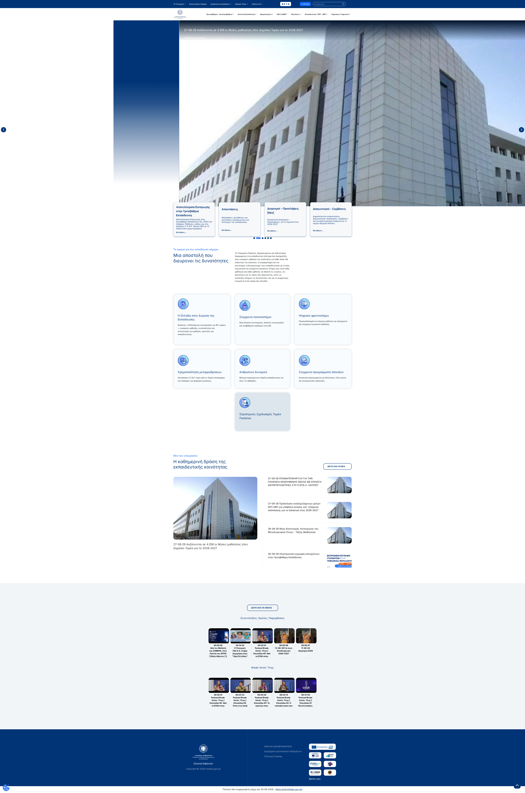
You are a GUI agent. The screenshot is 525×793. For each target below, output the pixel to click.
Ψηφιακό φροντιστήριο (314, 315)
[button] (179, 4)
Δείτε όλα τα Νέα (336, 466)
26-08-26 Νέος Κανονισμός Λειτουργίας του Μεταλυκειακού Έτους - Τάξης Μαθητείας (293, 530)
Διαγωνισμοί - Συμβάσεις (329, 209)
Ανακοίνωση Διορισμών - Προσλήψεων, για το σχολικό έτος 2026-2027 (283, 222)
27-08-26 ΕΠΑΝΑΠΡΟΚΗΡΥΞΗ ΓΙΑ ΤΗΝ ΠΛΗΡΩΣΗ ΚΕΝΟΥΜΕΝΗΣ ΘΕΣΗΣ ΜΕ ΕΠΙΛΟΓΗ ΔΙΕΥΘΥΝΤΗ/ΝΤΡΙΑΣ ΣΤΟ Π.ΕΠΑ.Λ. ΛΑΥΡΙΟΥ (294, 481)
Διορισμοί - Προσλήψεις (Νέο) (283, 210)
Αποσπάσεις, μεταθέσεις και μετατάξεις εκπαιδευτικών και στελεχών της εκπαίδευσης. (235, 220)
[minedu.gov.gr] (189, 14)
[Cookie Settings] (6, 787)
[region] (262, 129)
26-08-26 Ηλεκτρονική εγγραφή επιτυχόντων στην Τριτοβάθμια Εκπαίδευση (294, 556)
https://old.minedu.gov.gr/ (288, 789)
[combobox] (329, 4)
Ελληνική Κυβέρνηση (203, 763)
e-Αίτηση (305, 4)
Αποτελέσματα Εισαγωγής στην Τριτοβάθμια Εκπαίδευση (193, 211)
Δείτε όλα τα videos (261, 608)
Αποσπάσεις (230, 209)
